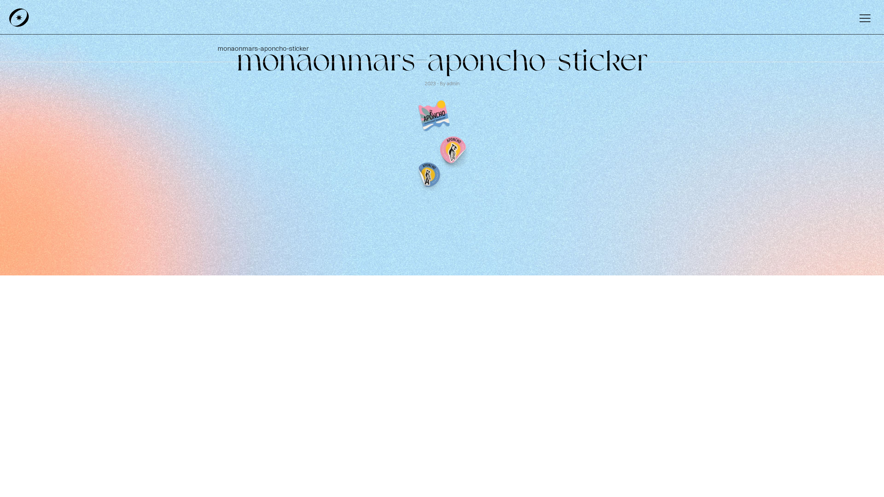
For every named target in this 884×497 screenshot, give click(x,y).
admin (453, 83)
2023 (431, 83)
